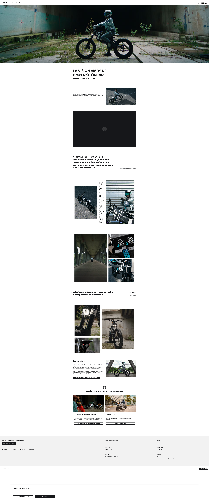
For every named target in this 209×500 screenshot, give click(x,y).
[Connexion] (16, 2)
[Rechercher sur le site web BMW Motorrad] (9, 2)
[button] (4, 2)
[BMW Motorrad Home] (202, 3)
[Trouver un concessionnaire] (13, 2)
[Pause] (146, 280)
